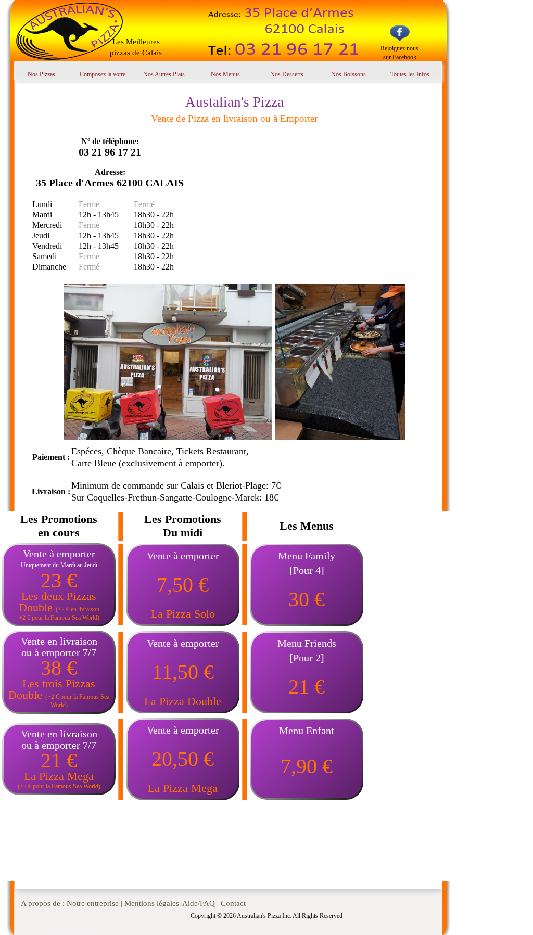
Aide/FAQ (198, 903)
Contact (233, 903)
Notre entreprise (93, 903)
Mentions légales (151, 903)
